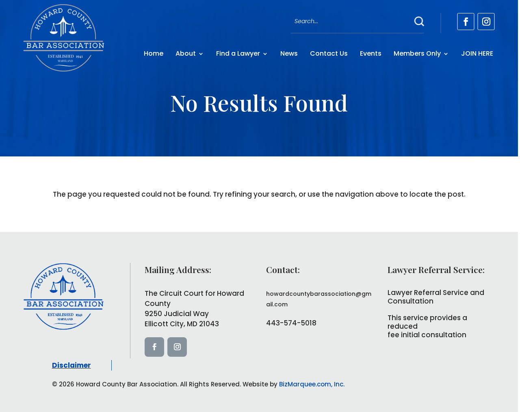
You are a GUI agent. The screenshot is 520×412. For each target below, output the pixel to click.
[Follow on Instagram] (486, 21)
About (186, 53)
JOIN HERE (477, 53)
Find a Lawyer (238, 53)
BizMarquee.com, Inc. (311, 384)
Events (370, 53)
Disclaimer (71, 365)
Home (153, 53)
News (289, 53)
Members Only (417, 53)
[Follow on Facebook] (465, 21)
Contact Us (329, 53)
